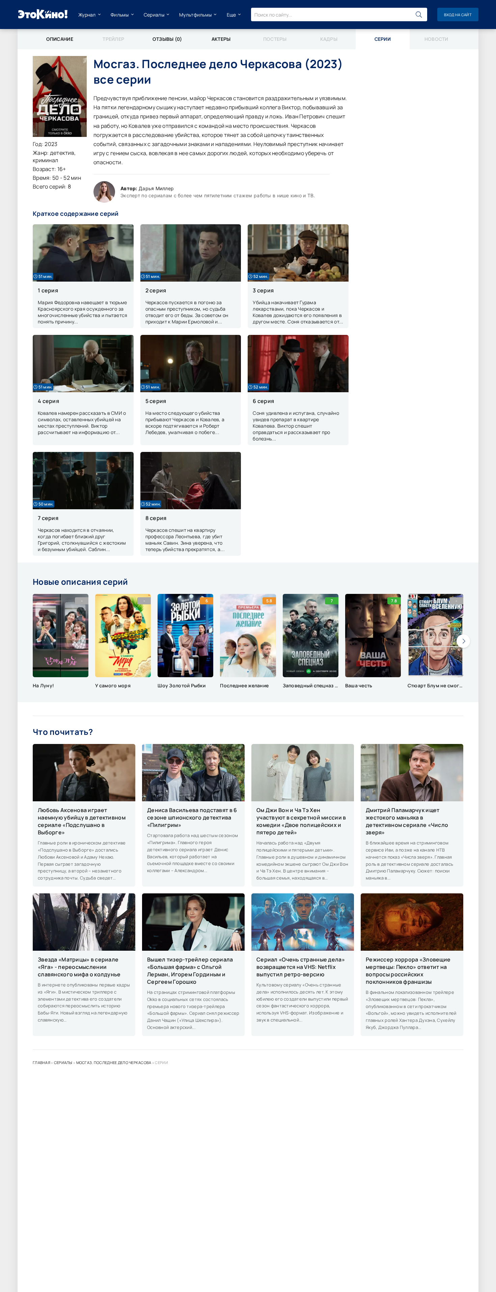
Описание (59, 39)
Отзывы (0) (167, 39)
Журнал (87, 14)
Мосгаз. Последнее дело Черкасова (113, 1062)
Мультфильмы (195, 14)
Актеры (221, 39)
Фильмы (120, 14)
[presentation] (463, 641)
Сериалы (154, 14)
